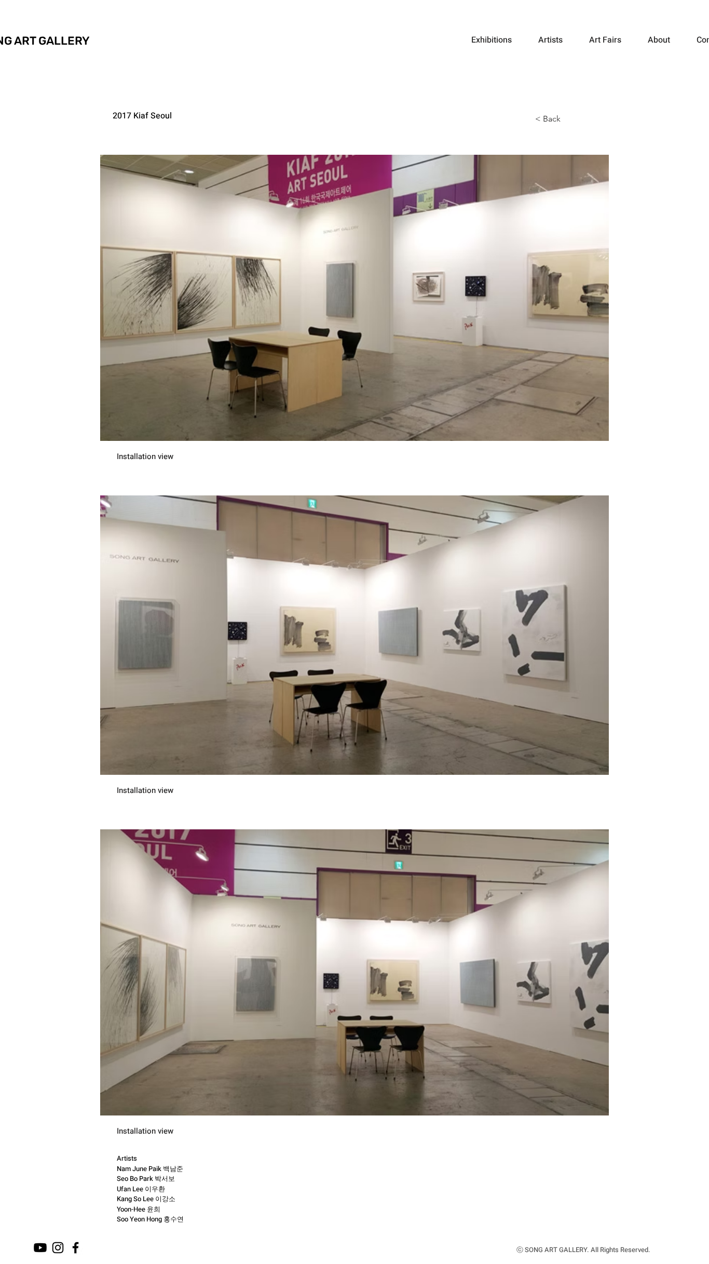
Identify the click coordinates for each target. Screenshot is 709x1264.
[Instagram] (57, 1247)
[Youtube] (40, 1247)
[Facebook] (75, 1247)
